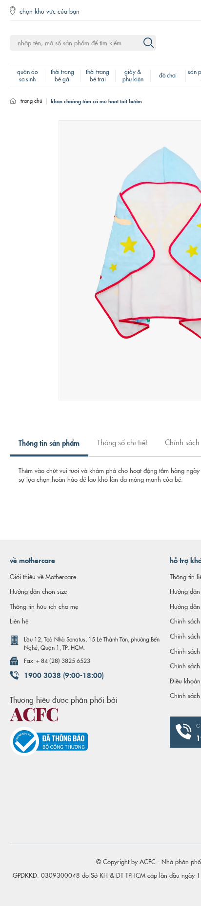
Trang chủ (31, 100)
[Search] (148, 43)
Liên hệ (19, 620)
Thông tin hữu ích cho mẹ (44, 606)
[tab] (49, 446)
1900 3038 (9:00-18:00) (64, 674)
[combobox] (83, 43)
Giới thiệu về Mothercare (43, 576)
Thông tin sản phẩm (49, 442)
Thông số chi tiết (122, 442)
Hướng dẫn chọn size (38, 591)
